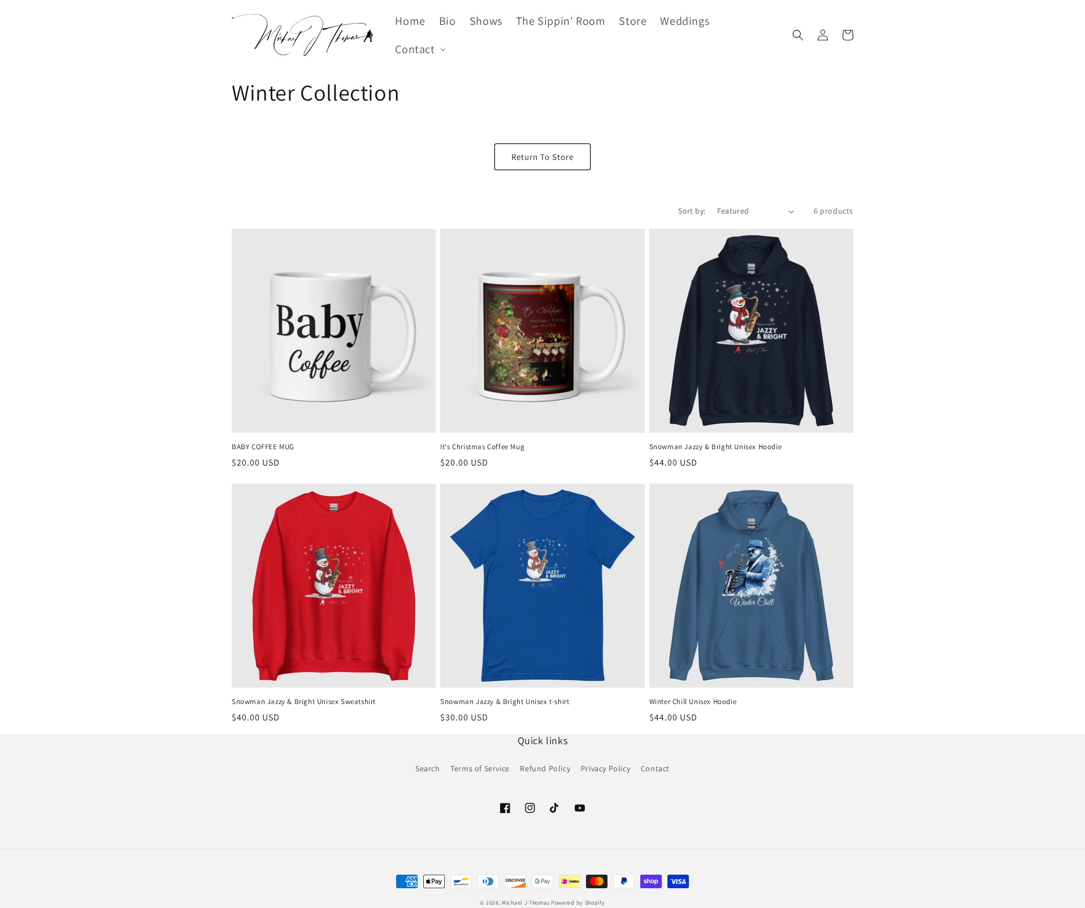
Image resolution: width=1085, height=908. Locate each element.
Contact (655, 768)
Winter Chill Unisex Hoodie (693, 701)
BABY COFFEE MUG (263, 446)
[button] (419, 49)
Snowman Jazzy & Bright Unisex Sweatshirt (304, 701)
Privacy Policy (605, 768)
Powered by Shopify (578, 902)
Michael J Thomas (525, 902)
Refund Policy (545, 768)
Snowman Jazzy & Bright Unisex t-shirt (504, 701)
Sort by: (691, 211)
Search (427, 768)
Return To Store (542, 156)
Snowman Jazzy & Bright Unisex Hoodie (715, 446)
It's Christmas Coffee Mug (482, 446)
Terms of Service (480, 768)
